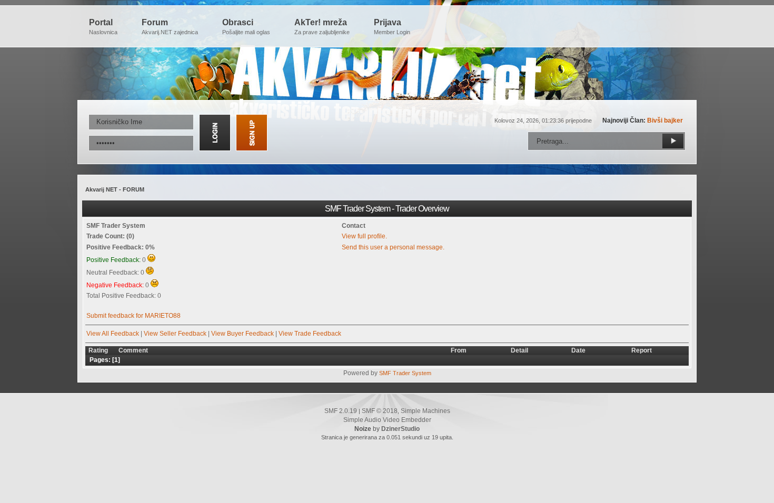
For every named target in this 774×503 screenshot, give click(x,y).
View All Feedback (112, 333)
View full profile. (364, 236)
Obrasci (246, 26)
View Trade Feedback (310, 333)
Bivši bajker (665, 120)
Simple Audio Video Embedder (387, 420)
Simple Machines (425, 411)
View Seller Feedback (175, 333)
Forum (170, 26)
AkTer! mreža (322, 26)
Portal (103, 26)
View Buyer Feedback (242, 333)
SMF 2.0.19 (340, 411)
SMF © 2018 (380, 411)
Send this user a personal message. (393, 247)
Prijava (392, 26)
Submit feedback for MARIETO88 (133, 315)
